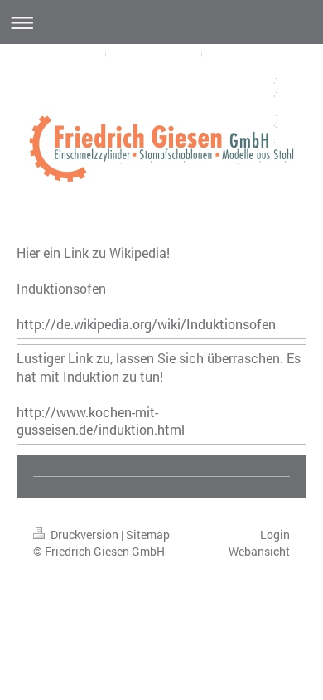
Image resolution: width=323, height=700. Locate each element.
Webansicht (259, 551)
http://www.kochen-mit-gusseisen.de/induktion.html (101, 421)
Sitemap (148, 534)
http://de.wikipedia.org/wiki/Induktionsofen (146, 324)
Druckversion (84, 534)
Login (275, 534)
